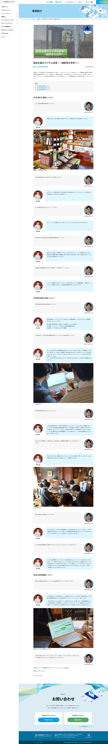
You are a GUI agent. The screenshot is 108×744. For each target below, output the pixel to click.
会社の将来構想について (43, 89)
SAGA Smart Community (7, 30)
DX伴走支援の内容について (44, 88)
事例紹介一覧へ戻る (38, 675)
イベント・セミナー (5, 13)
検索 (79, 2)
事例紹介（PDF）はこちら (39, 671)
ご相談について (4, 6)
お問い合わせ (58, 2)
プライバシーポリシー (39, 742)
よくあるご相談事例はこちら (84, 726)
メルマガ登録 (49, 2)
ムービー (3, 36)
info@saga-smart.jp (70, 737)
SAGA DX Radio (4, 33)
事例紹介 (3, 16)
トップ (33, 19)
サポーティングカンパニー (7, 23)
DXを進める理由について (43, 86)
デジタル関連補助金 (5, 26)
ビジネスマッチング (5, 10)
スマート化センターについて (7, 20)
